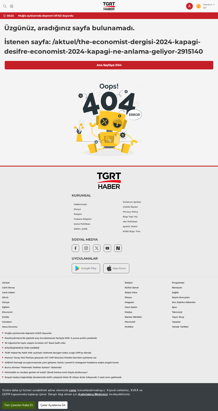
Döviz (5, 297)
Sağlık (175, 292)
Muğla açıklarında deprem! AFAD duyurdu (45, 15)
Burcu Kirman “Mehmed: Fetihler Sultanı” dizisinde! (33, 367)
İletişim (78, 214)
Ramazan (177, 287)
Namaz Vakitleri (133, 317)
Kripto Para (131, 292)
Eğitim (5, 307)
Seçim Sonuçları (181, 297)
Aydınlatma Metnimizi (93, 394)
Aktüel (6, 282)
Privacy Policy (130, 211)
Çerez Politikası (82, 224)
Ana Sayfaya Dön (109, 65)
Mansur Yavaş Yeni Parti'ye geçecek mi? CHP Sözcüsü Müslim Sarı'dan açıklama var (50, 357)
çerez (72, 390)
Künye (77, 209)
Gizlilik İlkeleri (130, 207)
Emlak (5, 317)
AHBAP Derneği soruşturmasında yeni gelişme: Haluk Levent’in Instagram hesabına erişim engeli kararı (62, 362)
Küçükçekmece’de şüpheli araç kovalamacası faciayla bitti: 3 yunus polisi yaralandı (51, 338)
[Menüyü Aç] (11, 6)
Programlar (178, 282)
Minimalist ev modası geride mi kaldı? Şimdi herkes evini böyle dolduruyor (46, 372)
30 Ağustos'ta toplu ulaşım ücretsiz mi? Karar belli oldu (35, 343)
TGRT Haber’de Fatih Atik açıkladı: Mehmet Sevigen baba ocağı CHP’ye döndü (48, 352)
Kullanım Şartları (132, 202)
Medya (128, 312)
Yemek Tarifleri (180, 326)
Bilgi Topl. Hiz (130, 216)
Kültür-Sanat (132, 287)
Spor (174, 307)
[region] (109, 397)
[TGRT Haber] (109, 6)
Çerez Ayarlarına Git (52, 405)
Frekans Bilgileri (83, 219)
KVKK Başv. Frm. (132, 231)
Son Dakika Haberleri (183, 302)
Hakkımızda (80, 204)
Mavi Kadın (131, 307)
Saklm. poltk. (81, 228)
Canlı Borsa (8, 287)
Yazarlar (176, 321)
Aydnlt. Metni (130, 226)
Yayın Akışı (178, 317)
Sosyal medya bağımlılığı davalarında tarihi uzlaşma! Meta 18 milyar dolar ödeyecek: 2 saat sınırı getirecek (63, 377)
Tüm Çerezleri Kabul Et (18, 405)
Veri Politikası (130, 221)
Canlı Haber (8, 292)
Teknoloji (177, 312)
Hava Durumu (9, 326)
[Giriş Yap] (189, 6)
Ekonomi (7, 312)
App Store (119, 268)
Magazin (129, 302)
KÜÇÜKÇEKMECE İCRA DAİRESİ (22, 347)
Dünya (5, 302)
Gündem (7, 321)
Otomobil (130, 321)
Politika (129, 326)
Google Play (88, 268)
